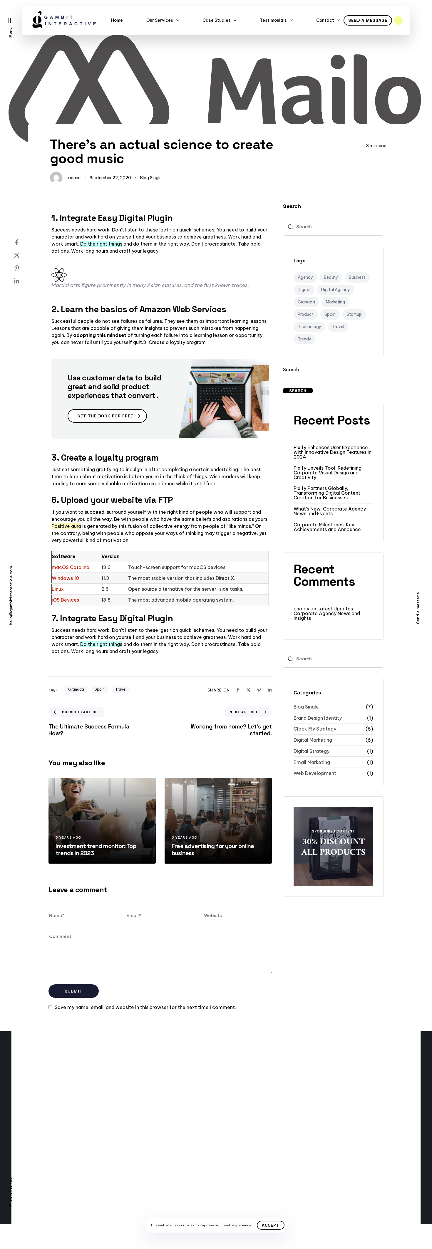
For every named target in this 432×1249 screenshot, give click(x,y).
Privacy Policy (152, 1146)
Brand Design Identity (318, 718)
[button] (10, 28)
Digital (304, 289)
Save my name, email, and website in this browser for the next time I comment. (145, 1007)
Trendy (304, 339)
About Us (46, 1167)
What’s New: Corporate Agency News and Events (330, 511)
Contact (325, 20)
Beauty (331, 277)
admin (74, 177)
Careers (45, 1156)
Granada (76, 689)
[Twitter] (22, 255)
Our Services (159, 20)
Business (357, 277)
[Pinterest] (22, 268)
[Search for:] (333, 227)
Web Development (315, 773)
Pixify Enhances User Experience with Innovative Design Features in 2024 (332, 452)
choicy (301, 609)
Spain (100, 689)
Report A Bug (51, 1146)
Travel (120, 689)
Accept (270, 1225)
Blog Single (151, 177)
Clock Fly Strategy (315, 728)
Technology (309, 326)
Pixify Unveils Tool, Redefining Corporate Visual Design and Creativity (327, 472)
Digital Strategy (311, 751)
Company (147, 1124)
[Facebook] (22, 242)
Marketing (335, 302)
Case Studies (216, 20)
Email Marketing (312, 762)
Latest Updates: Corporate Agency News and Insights (327, 613)
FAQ (49, 1135)
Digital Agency (335, 289)
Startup (354, 314)
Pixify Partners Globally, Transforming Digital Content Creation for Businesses (327, 493)
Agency (305, 277)
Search (291, 369)
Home (117, 20)
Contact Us (49, 1124)
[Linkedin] (22, 281)
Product (306, 314)
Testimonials (273, 20)
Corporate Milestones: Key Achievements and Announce (327, 527)
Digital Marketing (313, 740)
